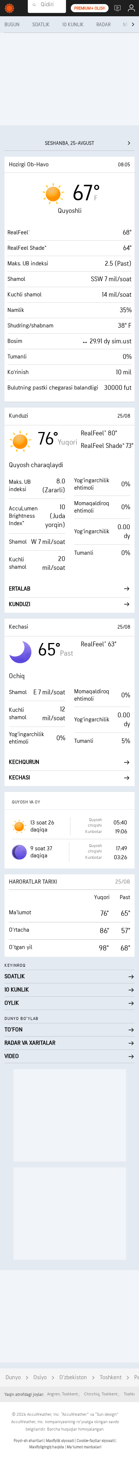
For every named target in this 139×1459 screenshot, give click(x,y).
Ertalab (19, 588)
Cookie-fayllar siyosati (96, 1440)
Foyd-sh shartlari (29, 1440)
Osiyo (40, 1377)
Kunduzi (19, 604)
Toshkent (111, 1377)
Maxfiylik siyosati (60, 1440)
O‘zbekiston (73, 1377)
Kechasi (19, 777)
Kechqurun (24, 762)
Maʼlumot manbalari (84, 1447)
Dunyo (13, 1377)
